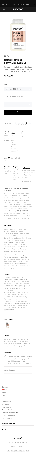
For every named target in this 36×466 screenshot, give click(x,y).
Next (33, 35)
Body (28, 4)
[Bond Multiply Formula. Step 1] (7, 324)
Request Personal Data (10, 412)
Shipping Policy (7, 418)
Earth (4, 392)
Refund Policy (6, 407)
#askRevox (5, 4)
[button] (13, 446)
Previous (3, 35)
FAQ (3, 395)
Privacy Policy (6, 404)
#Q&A (13, 4)
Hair (33, 4)
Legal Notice (6, 401)
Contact (5, 387)
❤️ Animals (6, 390)
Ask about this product (15, 96)
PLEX (6, 56)
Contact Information (9, 415)
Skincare (21, 4)
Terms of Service (7, 410)
